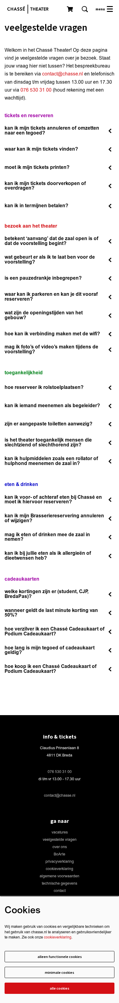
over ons (59, 847)
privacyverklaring (59, 861)
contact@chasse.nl (62, 74)
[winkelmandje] (70, 9)
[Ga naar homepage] (29, 9)
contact (60, 891)
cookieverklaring (59, 869)
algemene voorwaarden (59, 876)
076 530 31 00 (36, 90)
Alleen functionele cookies (60, 956)
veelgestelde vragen (60, 839)
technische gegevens (59, 883)
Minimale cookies (59, 972)
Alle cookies (59, 988)
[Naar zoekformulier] (84, 9)
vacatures (60, 832)
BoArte (59, 854)
